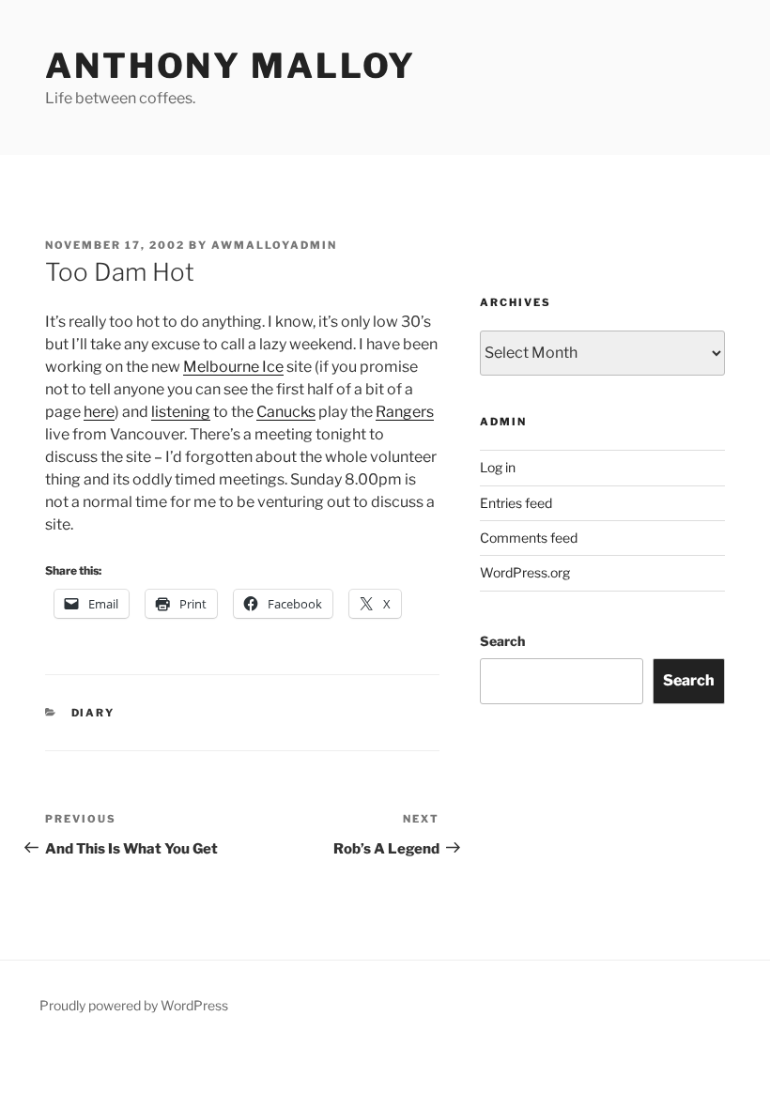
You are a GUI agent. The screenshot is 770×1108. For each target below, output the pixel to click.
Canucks (286, 412)
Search (502, 641)
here (99, 412)
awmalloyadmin (274, 245)
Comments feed (529, 538)
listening (180, 412)
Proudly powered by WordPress (133, 1005)
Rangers (405, 412)
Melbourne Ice (233, 367)
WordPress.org (525, 572)
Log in (498, 467)
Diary (93, 712)
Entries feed (516, 503)
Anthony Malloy (230, 65)
